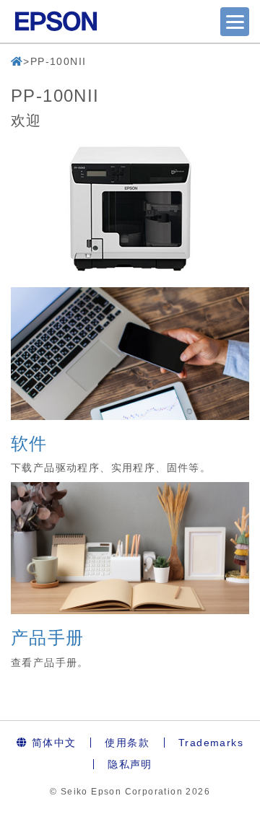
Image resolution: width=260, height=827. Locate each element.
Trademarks (210, 742)
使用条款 (127, 742)
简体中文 (51, 742)
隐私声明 (130, 764)
